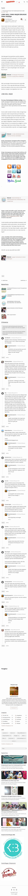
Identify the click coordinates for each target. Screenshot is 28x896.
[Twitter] (14, 890)
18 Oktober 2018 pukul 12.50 (19, 595)
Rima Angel (7, 551)
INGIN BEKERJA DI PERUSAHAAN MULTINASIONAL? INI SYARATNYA (16, 199)
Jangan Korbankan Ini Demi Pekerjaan (15, 308)
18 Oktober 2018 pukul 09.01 (16, 551)
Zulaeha (6, 526)
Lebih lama (5, 280)
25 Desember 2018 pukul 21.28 (13, 606)
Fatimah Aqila (8, 504)
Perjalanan (19, 717)
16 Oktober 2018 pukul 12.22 (16, 337)
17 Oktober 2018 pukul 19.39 (14, 480)
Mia (5, 392)
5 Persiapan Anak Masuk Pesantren (9, 811)
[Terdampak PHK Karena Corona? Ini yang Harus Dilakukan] (3, 77)
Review (18, 721)
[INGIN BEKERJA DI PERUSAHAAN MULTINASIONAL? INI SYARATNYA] (3, 201)
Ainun (6, 606)
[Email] (11, 890)
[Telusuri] (27, 2)
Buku (4, 738)
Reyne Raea (7, 629)
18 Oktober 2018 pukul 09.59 (18, 581)
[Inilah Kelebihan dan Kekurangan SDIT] (14, 779)
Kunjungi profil (14, 707)
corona (13, 741)
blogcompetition (6, 723)
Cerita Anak (10, 738)
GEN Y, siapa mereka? (11, 314)
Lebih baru (23, 280)
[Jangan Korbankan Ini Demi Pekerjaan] (3, 260)
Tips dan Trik (5, 715)
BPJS (23, 735)
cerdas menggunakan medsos (12, 216)
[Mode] (24, 2)
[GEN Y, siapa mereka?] (3, 318)
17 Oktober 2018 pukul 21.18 (17, 504)
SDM (3, 276)
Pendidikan (5, 721)
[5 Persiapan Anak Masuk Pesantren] (14, 810)
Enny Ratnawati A (12, 345)
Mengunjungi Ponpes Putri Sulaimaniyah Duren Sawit (13, 10)
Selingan (18, 723)
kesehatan (19, 719)
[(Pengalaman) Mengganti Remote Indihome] (14, 794)
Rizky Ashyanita (8, 430)
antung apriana (8, 581)
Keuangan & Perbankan (7, 717)
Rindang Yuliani (8, 361)
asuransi (4, 733)
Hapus (7, 357)
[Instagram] (16, 890)
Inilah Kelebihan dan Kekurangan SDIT (10, 780)
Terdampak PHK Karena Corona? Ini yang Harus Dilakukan (17, 288)
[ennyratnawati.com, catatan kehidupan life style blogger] (13, 1)
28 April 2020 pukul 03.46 (15, 629)
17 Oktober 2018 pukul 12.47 (18, 430)
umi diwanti (7, 337)
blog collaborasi (21, 733)
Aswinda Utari (8, 457)
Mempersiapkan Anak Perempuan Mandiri (10, 827)
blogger (15, 735)
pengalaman (19, 715)
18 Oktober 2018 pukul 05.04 (15, 526)
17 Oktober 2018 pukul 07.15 (12, 392)
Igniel (16, 894)
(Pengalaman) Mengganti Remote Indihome (11, 796)
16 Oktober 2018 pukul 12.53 (18, 361)
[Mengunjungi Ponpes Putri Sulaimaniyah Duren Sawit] (14, 763)
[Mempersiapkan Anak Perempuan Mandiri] (14, 825)
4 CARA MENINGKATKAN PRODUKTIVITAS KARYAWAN (15, 295)
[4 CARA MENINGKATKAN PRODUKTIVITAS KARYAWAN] (3, 137)
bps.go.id (6, 56)
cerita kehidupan (6, 719)
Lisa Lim (6, 480)
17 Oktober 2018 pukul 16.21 (17, 457)
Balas (3, 357)
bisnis (12, 733)
